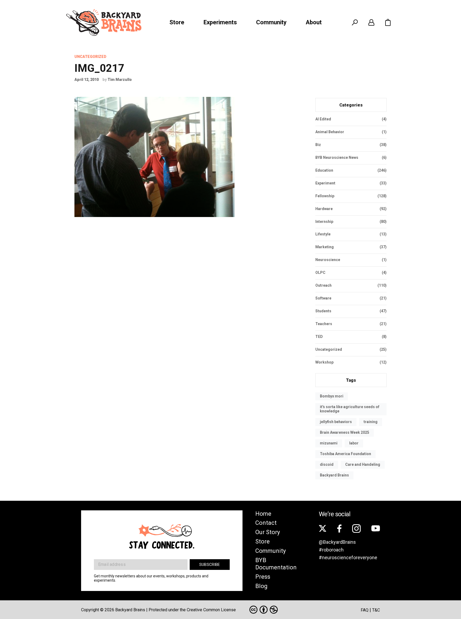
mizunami (328, 443)
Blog (261, 586)
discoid (326, 464)
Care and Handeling (362, 464)
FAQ (364, 610)
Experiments (220, 22)
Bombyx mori (331, 396)
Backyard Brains (334, 475)
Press (262, 576)
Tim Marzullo (120, 79)
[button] (388, 22)
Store (176, 22)
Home (263, 513)
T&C (376, 610)
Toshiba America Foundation (345, 454)
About (314, 22)
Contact (266, 522)
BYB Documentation (276, 564)
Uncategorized (90, 56)
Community (271, 22)
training (370, 422)
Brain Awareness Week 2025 (344, 432)
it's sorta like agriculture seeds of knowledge (349, 409)
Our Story (267, 532)
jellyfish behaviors (336, 422)
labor (354, 443)
